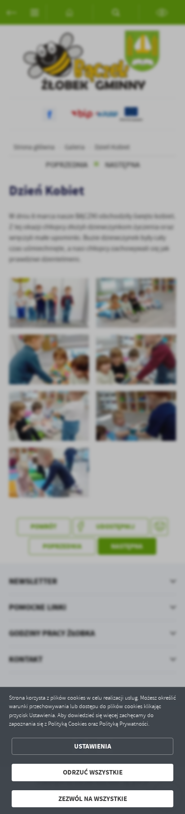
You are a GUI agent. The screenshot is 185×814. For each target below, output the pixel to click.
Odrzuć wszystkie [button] (93, 772)
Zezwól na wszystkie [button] (92, 798)
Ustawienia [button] (92, 746)
